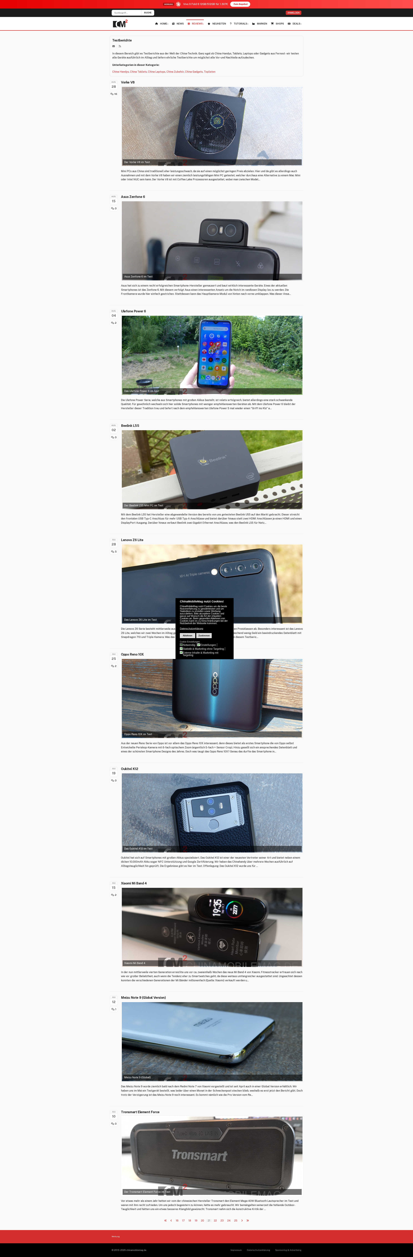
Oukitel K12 (129, 769)
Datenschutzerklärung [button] (191, 628)
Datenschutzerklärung (258, 1250)
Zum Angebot (240, 4)
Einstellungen (208, 645)
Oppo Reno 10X (132, 654)
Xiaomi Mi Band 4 (134, 883)
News (180, 23)
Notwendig (189, 645)
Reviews (197, 23)
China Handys (120, 71)
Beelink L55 (130, 426)
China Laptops (156, 71)
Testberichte (122, 40)
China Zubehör (175, 71)
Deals (296, 23)
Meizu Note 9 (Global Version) (143, 998)
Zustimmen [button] (204, 635)
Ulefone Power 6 (133, 311)
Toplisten (209, 71)
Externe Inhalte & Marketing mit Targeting (200, 654)
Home (163, 23)
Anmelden (293, 12)
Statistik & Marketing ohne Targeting (203, 649)
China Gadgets (194, 71)
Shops (280, 23)
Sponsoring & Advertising (288, 1250)
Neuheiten (219, 23)
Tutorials (240, 23)
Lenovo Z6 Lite (132, 540)
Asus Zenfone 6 (133, 197)
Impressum (236, 1250)
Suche (147, 12)
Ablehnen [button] (187, 635)
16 (115, 94)
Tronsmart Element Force (140, 1112)
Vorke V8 (128, 82)
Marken (262, 23)
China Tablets (138, 71)
